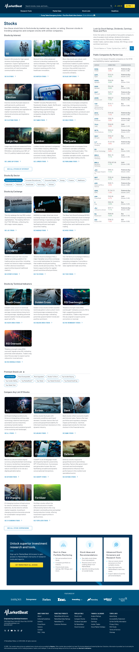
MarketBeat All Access (61, 616)
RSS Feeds (112, 627)
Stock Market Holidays (98, 627)
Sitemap (112, 632)
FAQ (39, 632)
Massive (52, 646)
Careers (40, 627)
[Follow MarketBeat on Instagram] (18, 631)
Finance (71, 180)
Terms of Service (114, 630)
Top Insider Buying (68, 376)
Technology (41, 184)
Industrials (9, 184)
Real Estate (29, 184)
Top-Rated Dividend (53, 381)
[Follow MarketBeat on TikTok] (21, 631)
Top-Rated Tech (11, 385)
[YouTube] (12, 631)
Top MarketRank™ (27, 381)
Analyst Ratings (96, 616)
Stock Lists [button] (86, 11)
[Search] (132, 48)
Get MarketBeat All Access (26, 565)
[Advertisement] (114, 240)
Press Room (41, 624)
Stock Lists (78, 616)
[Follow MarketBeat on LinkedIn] (15, 631)
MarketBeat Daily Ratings (62, 619)
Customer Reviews (60, 624)
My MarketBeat (79, 624)
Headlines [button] (114, 11)
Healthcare (81, 180)
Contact (40, 630)
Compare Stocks (79, 619)
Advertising (113, 616)
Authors (40, 621)
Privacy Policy (114, 624)
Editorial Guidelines (44, 619)
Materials (19, 184)
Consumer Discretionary (33, 180)
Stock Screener (79, 627)
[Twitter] (5, 631)
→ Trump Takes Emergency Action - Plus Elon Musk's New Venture (60, 15)
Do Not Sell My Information (117, 621)
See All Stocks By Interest (18, 169)
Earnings (94, 621)
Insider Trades (95, 624)
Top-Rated (40, 381)
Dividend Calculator (80, 621)
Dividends (94, 619)
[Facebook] (8, 631)
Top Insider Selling (11, 381)
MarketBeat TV (59, 621)
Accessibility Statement (117, 619)
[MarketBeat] (13, 6)
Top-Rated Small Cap (70, 381)
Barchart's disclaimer (85, 648)
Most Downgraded (24, 376)
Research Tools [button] (26, 11)
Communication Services (13, 180)
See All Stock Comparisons (18, 528)
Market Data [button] (57, 11)
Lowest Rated (10, 376)
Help (43, 632)
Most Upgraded (39, 376)
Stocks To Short (53, 376)
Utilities (51, 184)
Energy (62, 180)
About (39, 616)
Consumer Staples (50, 180)
